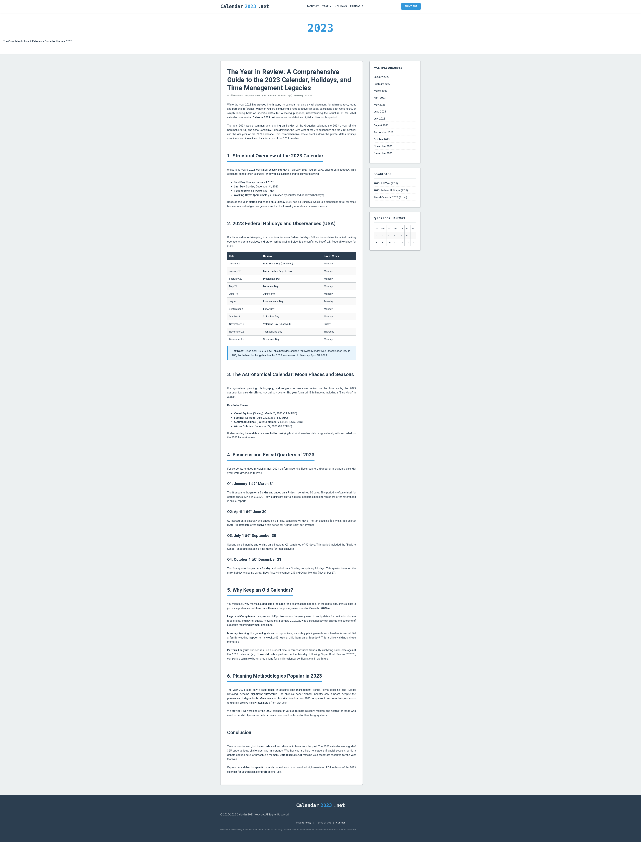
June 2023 (380, 111)
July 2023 (379, 118)
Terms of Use (323, 822)
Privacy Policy (303, 822)
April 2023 (380, 97)
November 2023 (383, 146)
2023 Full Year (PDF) (386, 183)
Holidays (341, 6)
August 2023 (381, 125)
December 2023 (383, 153)
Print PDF (411, 6)
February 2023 (382, 83)
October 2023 (382, 139)
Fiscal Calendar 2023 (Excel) (390, 197)
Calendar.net (244, 6)
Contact (340, 822)
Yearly (326, 6)
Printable (356, 6)
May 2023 (379, 104)
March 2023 (381, 90)
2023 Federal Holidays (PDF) (391, 190)
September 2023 (383, 132)
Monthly (313, 6)
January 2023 (381, 76)
